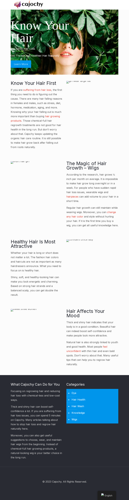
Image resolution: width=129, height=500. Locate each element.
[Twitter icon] (64, 488)
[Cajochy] (29, 4)
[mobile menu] (113, 4)
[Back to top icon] (64, 473)
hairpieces (72, 196)
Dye (74, 393)
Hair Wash (78, 406)
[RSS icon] (68, 488)
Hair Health (78, 399)
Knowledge (78, 412)
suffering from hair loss (37, 89)
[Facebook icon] (60, 488)
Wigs (74, 419)
